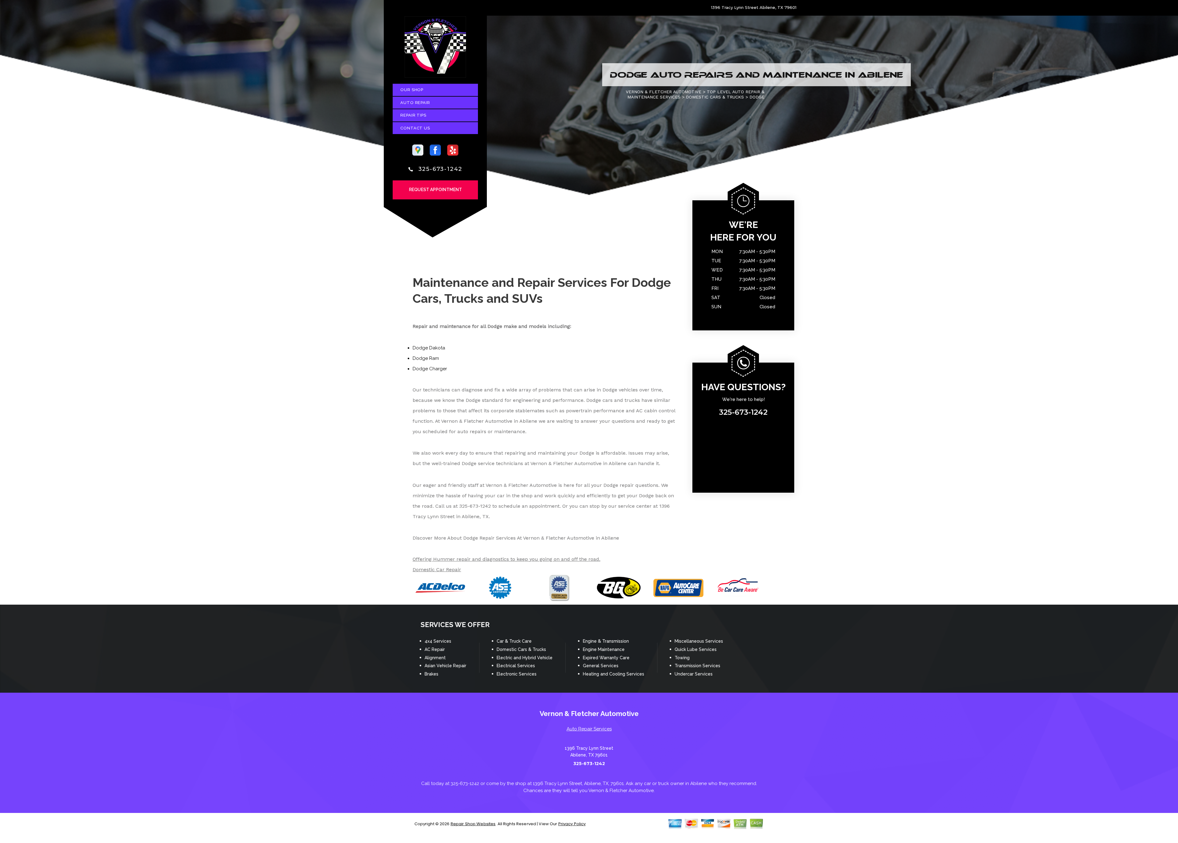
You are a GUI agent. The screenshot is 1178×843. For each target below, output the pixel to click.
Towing (682, 657)
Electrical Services (516, 665)
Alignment (435, 657)
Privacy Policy (572, 824)
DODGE (756, 96)
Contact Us (415, 128)
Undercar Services (694, 674)
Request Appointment (435, 189)
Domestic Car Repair (437, 569)
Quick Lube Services (696, 649)
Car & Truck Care (514, 641)
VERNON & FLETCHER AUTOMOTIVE (663, 91)
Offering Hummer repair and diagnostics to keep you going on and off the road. (506, 559)
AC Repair (435, 649)
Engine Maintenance (604, 649)
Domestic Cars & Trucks (521, 649)
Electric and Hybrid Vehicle (524, 657)
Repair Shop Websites (473, 824)
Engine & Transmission (606, 641)
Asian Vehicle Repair (445, 665)
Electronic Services (517, 674)
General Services (600, 665)
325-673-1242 (440, 169)
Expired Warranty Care (606, 657)
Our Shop (411, 89)
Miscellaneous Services (699, 641)
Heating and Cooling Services (613, 674)
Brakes (431, 674)
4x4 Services (438, 641)
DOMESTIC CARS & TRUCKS (715, 96)
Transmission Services (697, 665)
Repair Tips (413, 115)
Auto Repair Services (589, 729)
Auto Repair (415, 102)
